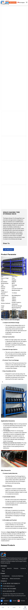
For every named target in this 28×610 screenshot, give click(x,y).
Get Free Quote (9, 249)
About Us (9, 568)
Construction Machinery (17, 576)
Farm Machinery (5, 576)
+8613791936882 (11, 588)
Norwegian (22, 2)
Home (3, 568)
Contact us (23, 568)
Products (16, 568)
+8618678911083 (10, 591)
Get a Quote (13, 2)
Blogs (3, 571)
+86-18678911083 (8, 583)
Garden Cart (5, 578)
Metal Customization (15, 578)
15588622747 (16, 583)
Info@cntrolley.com (10, 586)
